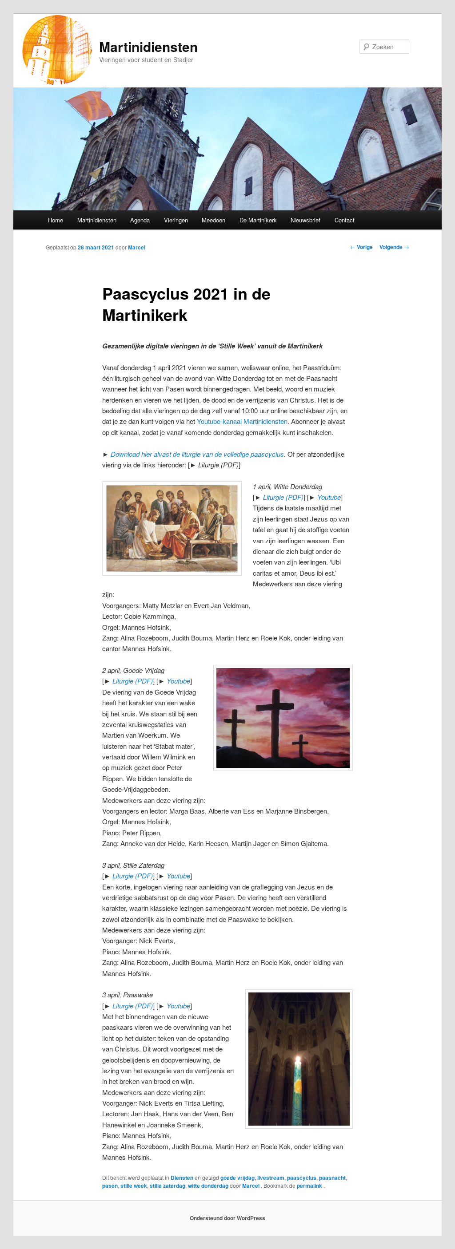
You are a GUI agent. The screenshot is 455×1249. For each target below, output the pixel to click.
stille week (133, 1186)
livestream (270, 1178)
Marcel (136, 247)
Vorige (361, 247)
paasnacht (332, 1178)
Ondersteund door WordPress (227, 1218)
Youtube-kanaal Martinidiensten (242, 421)
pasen (110, 1186)
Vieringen (176, 220)
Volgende (394, 247)
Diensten (182, 1178)
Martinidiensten (148, 46)
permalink (310, 1186)
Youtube (329, 497)
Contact (345, 220)
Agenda (140, 220)
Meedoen (213, 220)
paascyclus (301, 1178)
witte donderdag (208, 1186)
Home (55, 220)
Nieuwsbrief (305, 220)
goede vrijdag (237, 1178)
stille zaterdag (167, 1186)
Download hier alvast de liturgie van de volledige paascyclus (197, 453)
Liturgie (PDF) (283, 497)
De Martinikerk (258, 220)
